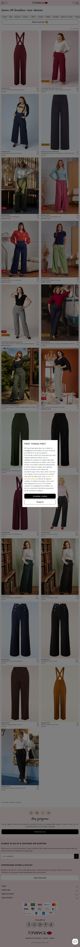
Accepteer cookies (40, 496)
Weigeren (40, 502)
